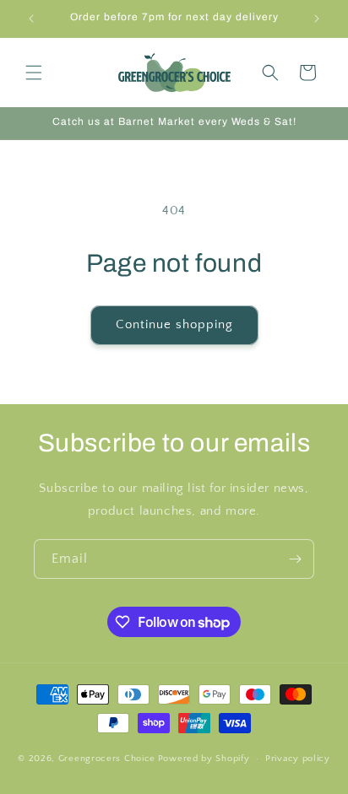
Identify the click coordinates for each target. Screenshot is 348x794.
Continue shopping (174, 324)
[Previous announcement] (31, 18)
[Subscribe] (294, 559)
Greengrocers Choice (106, 758)
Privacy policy (297, 758)
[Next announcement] (316, 18)
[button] (33, 72)
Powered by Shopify (204, 758)
